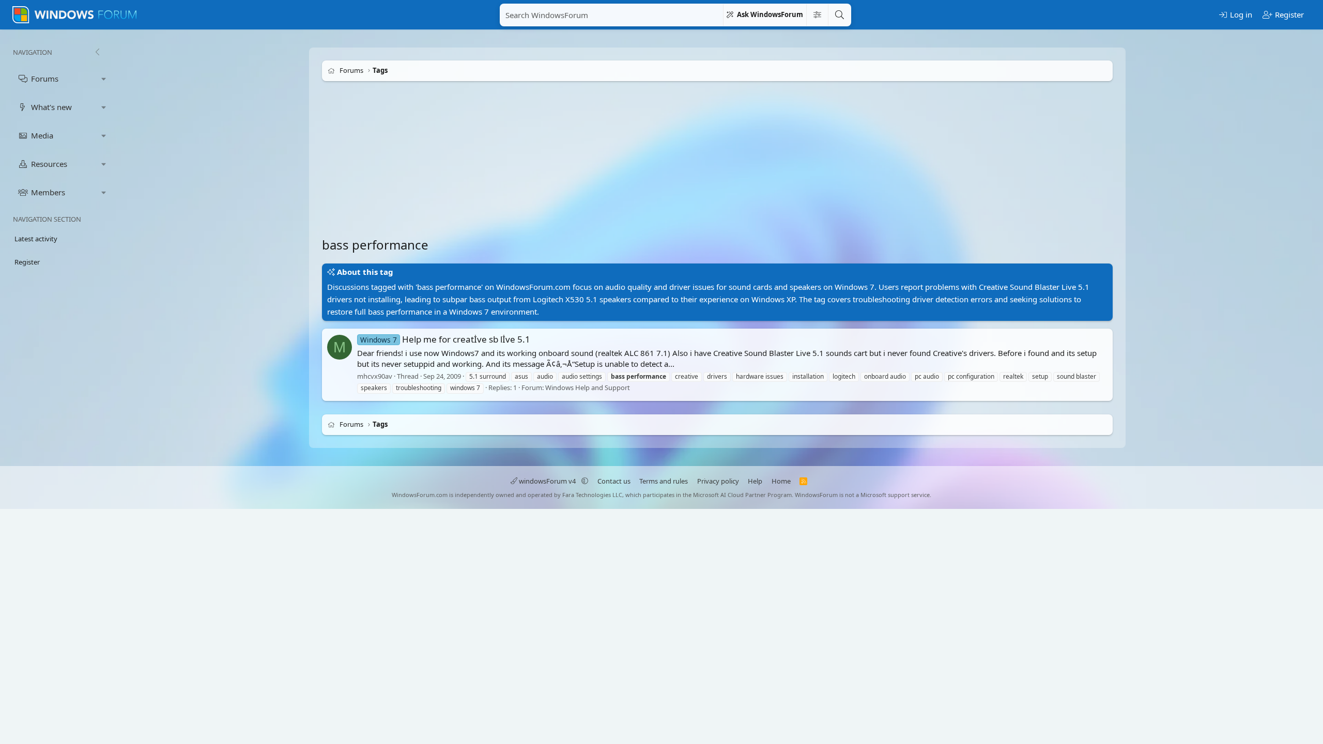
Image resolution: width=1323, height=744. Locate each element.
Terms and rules (663, 481)
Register (27, 262)
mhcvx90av (374, 376)
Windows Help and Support (587, 388)
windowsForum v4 (547, 481)
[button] (104, 78)
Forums (44, 78)
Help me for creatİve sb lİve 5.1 (445, 339)
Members (48, 192)
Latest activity (35, 238)
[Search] (839, 15)
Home (781, 481)
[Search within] (817, 15)
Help (755, 481)
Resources (49, 164)
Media (42, 135)
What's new (51, 107)
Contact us (613, 481)
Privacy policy (718, 481)
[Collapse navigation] (97, 52)
